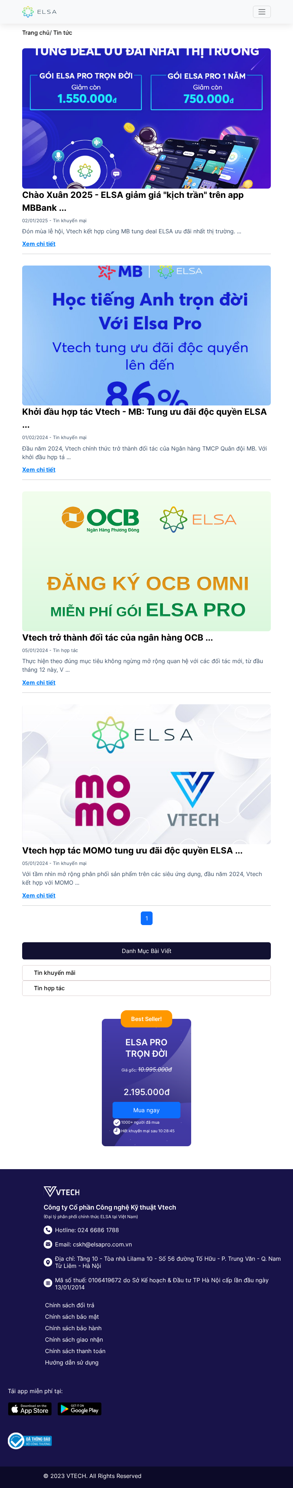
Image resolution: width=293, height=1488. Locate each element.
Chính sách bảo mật (72, 1316)
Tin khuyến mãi (54, 972)
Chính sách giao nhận (74, 1339)
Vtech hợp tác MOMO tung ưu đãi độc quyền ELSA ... (132, 850)
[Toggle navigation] (262, 12)
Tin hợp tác (49, 988)
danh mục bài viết (147, 950)
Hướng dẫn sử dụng (72, 1362)
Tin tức (62, 32)
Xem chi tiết (38, 243)
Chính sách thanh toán (75, 1351)
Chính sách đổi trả (69, 1305)
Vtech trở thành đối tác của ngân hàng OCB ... (117, 637)
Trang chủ (36, 32)
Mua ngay (146, 1110)
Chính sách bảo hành (73, 1328)
